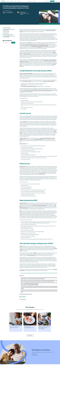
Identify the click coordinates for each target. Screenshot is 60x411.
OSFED (21, 246)
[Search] (58, 1)
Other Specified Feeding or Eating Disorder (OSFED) (9, 36)
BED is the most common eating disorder (40, 205)
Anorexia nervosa (6, 31)
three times (39, 47)
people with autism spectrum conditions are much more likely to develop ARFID (37, 90)
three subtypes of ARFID (27, 81)
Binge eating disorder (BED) (8, 34)
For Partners (34, 1)
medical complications (23, 207)
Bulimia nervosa (22, 166)
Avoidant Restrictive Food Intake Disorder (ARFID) (9, 30)
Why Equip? (7, 1)
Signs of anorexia (22, 143)
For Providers (29, 1)
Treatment (11, 1)
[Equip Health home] (3, 1)
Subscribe (13, 42)
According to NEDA (23, 138)
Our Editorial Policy (23, 299)
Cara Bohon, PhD (22, 12)
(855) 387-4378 (47, 1)
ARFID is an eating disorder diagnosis (26, 73)
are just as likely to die (31, 255)
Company (19, 1)
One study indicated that (38, 139)
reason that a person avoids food (48, 81)
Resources (15, 1)
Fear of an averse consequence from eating (28, 86)
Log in (56, 1)
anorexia (29, 42)
